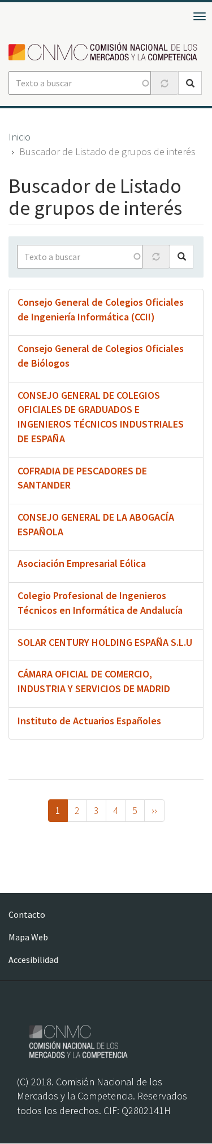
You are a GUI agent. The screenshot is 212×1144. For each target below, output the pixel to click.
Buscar (190, 83)
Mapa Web (28, 937)
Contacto (26, 914)
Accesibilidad (33, 959)
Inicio (19, 136)
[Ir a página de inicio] (106, 52)
